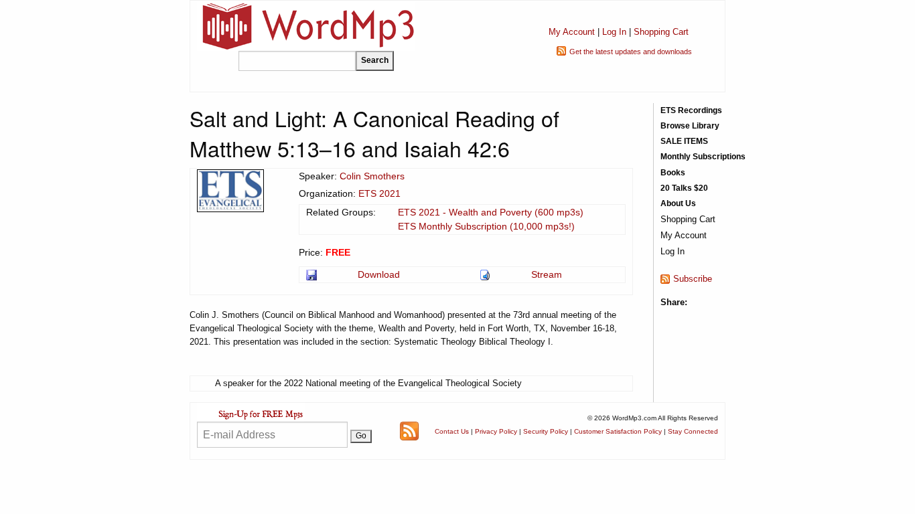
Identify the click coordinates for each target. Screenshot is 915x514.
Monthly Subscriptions (703, 156)
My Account (572, 32)
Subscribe (692, 279)
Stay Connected (693, 431)
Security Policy (545, 431)
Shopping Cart (661, 32)
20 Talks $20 (684, 188)
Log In (614, 32)
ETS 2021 (379, 193)
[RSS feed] (409, 430)
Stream (546, 274)
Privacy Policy (496, 431)
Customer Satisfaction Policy (618, 431)
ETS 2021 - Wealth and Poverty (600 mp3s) (490, 212)
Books (672, 172)
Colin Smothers (372, 176)
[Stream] (486, 274)
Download (379, 274)
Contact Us (452, 431)
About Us (678, 203)
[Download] (312, 274)
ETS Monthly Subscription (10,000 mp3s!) (486, 226)
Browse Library (689, 126)
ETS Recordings (691, 110)
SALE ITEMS (684, 141)
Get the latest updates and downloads (630, 52)
